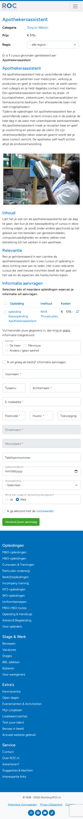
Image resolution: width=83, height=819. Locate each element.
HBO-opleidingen (14, 558)
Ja (11, 499)
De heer (15, 345)
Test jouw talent (13, 722)
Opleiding (17, 303)
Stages (7, 656)
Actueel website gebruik (19, 735)
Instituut (46, 303)
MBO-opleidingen (14, 552)
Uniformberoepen (14, 602)
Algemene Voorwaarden (22, 804)
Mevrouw (34, 345)
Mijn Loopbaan (12, 710)
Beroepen (9, 643)
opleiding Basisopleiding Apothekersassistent (22, 316)
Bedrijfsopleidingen (15, 577)
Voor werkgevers (13, 674)
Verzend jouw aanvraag (21, 522)
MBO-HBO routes (14, 608)
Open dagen (10, 697)
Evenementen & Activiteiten (22, 704)
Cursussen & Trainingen (18, 564)
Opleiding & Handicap (17, 614)
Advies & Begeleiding (16, 620)
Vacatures (9, 650)
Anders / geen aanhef (24, 350)
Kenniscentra (11, 691)
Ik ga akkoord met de (30, 511)
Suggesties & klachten (17, 770)
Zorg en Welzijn (37, 27)
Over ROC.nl (10, 758)
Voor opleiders (12, 626)
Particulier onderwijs (16, 571)
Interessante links (14, 776)
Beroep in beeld (13, 728)
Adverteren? (10, 764)
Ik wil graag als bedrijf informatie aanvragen (36, 362)
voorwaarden (45, 511)
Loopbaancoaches (14, 716)
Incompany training (15, 583)
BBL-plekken (11, 662)
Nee (23, 499)
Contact (8, 752)
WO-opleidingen (13, 595)
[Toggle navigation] (75, 6)
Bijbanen (8, 668)
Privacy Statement (51, 804)
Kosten (66, 303)
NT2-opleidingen (13, 589)
